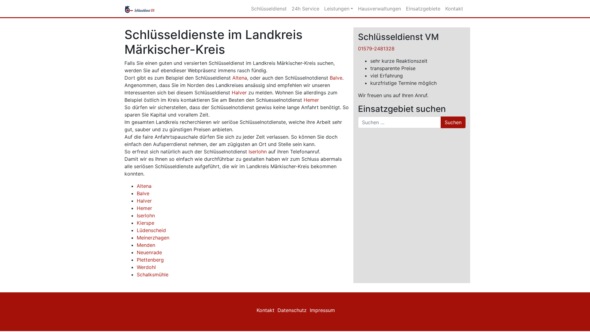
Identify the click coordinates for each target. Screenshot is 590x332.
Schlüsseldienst (269, 9)
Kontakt (454, 9)
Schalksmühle (152, 274)
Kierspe (145, 223)
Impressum (322, 310)
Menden (146, 245)
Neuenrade (149, 252)
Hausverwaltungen (379, 9)
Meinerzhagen (153, 238)
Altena (239, 78)
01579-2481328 (376, 48)
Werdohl (146, 267)
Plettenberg (150, 260)
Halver (239, 92)
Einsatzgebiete (423, 9)
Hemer (311, 100)
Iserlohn (258, 151)
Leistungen (336, 9)
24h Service (305, 9)
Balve (336, 78)
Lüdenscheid (151, 230)
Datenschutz (292, 310)
